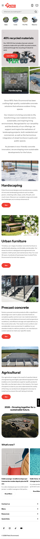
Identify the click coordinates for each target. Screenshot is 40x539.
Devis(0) (38, 402)
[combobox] (20, 11)
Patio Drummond (13, 535)
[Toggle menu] (3, 5)
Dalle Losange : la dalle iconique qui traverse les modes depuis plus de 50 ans (15, 481)
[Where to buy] (32, 5)
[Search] (36, 12)
